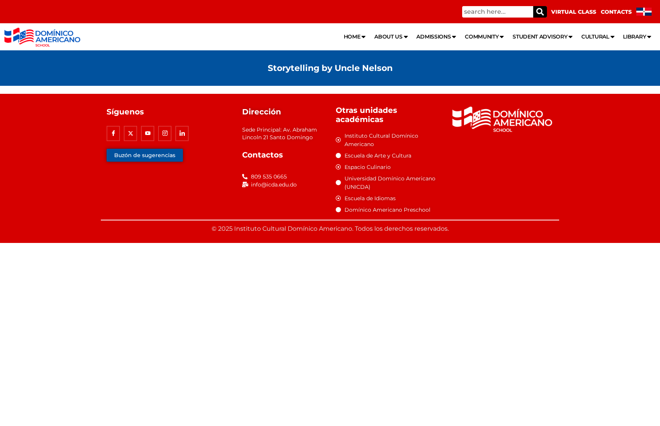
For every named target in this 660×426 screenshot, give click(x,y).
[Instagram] (164, 133)
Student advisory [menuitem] (540, 37)
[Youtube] (147, 133)
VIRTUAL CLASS (573, 11)
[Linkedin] (182, 133)
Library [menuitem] (634, 37)
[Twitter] (130, 133)
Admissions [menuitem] (433, 37)
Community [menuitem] (481, 37)
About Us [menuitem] (388, 37)
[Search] (540, 12)
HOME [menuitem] (352, 37)
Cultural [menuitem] (595, 37)
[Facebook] (113, 133)
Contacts (616, 11)
